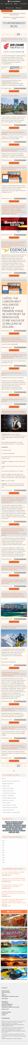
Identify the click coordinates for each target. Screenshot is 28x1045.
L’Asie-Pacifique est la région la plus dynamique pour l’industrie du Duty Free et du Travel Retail (13, 568)
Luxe (21, 828)
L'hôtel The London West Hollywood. (14, 280)
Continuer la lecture (14, 71)
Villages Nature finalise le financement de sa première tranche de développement (13, 674)
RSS (14, 770)
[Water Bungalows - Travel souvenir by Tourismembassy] (14, 947)
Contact (4, 1015)
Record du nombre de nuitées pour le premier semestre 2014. (14, 168)
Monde (21, 822)
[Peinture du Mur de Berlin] (14, 106)
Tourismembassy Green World (9, 807)
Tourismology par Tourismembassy (11, 812)
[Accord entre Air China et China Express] (14, 48)
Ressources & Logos (7, 1005)
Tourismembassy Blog (7, 11)
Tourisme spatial (6, 802)
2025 (3, 860)
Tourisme (9, 823)
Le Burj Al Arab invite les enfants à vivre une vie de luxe (13, 709)
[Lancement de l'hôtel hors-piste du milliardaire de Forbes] (14, 638)
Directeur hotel (6, 786)
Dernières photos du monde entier (10, 781)
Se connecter (24, 3)
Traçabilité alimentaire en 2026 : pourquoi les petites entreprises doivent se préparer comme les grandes (13, 893)
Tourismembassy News (14, 67)
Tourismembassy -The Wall (9, 805)
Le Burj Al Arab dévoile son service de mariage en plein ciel (14, 727)
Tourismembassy (18, 823)
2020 (3, 855)
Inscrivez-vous (10, 8)
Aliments (9, 828)
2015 (3, 843)
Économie (18, 827)
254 (22, 34)
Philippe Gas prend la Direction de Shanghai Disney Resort (13, 150)
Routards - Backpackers (20, 88)
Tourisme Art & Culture (8, 800)
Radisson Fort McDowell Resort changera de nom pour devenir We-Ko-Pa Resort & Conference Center (13, 595)
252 (15, 34)
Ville (18, 832)
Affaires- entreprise (7, 825)
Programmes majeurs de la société (10, 1007)
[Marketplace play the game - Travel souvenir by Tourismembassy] (14, 920)
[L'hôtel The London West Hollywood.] (14, 288)
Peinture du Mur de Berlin (10, 96)
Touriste (12, 827)
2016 (3, 845)
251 (12, 34)
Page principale (5, 990)
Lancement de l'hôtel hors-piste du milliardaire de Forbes (13, 627)
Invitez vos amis (15, 912)
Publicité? (4, 995)
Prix (2, 3)
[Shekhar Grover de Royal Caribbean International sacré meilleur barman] (14, 423)
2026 (3, 862)
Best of (4, 778)
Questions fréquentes (7, 1004)
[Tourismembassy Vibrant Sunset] (14, 960)
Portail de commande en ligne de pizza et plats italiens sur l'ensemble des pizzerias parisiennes (14, 747)
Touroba (6, 827)
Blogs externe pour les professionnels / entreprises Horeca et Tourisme (14, 14)
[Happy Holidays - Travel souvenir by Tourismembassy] (14, 933)
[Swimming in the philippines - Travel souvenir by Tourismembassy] (14, 973)
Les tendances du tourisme (9, 793)
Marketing (16, 830)
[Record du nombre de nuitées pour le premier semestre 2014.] (14, 177)
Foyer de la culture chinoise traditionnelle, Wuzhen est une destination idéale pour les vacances (14, 339)
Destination (14, 822)
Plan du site (5, 1013)
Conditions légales (6, 1012)
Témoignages (5, 1003)
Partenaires (5, 1001)
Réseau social (9, 3)
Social (23, 827)
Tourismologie (17, 825)
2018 (3, 850)
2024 (3, 857)
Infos (16, 3)
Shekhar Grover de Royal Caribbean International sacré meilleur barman (14, 412)
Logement (12, 832)
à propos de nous (6, 992)
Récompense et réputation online (10, 996)
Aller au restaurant (8, 830)
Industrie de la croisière (8, 788)
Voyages (8, 822)
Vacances (15, 828)
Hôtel (24, 825)
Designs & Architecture (8, 783)
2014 (3, 840)
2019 (3, 852)
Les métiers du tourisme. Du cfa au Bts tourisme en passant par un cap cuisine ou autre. (14, 356)
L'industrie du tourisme (8, 790)
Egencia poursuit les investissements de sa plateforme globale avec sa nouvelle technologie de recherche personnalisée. (14, 244)
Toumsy (23, 830)
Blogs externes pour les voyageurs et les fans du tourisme (14, 18)
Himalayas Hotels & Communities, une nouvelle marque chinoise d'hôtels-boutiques (14, 581)
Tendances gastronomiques (9, 798)
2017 (3, 848)
